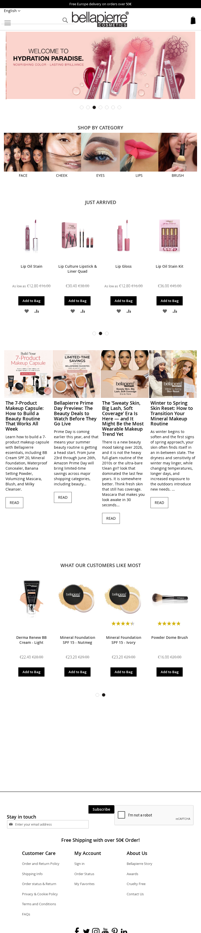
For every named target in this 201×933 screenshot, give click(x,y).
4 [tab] (100, 107)
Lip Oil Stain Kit (169, 266)
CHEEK (62, 175)
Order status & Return (39, 883)
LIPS (139, 175)
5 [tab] (107, 107)
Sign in (79, 863)
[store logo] (100, 19)
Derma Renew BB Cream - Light (31, 640)
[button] (12, 11)
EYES (100, 175)
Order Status (84, 873)
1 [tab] (81, 107)
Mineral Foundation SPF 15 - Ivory (123, 640)
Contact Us (135, 894)
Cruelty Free (136, 883)
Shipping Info (32, 873)
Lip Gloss (123, 266)
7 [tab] (119, 107)
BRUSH (178, 175)
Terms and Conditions (39, 904)
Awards (132, 873)
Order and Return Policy (40, 863)
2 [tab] (88, 107)
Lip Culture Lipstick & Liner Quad (77, 269)
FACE (23, 175)
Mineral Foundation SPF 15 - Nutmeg (77, 640)
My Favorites (84, 883)
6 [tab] (113, 107)
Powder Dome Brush (169, 637)
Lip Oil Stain (31, 266)
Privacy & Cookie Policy (40, 894)
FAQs (26, 914)
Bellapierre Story (139, 863)
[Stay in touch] (52, 824)
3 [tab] (94, 107)
